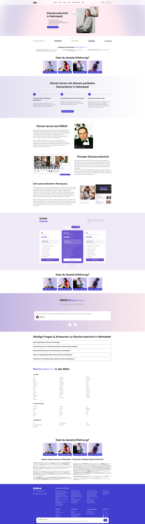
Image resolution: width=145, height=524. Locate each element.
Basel (34, 390)
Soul (34, 410)
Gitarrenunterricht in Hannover (92, 492)
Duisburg (35, 386)
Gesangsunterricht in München (61, 493)
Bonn (34, 388)
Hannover (88, 397)
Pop (34, 412)
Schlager (61, 406)
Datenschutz (57, 516)
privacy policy (86, 521)
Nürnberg (35, 392)
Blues (61, 412)
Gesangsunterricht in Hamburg (61, 492)
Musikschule (57, 511)
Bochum (61, 386)
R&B (34, 415)
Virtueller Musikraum (59, 512)
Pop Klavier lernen (74, 502)
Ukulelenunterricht (106, 493)
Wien (34, 379)
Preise (69, 2)
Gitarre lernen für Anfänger (92, 495)
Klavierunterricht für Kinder (76, 499)
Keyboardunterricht (106, 492)
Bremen (34, 393)
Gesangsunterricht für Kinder (60, 501)
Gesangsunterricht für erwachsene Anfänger (61, 497)
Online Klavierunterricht (75, 494)
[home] (36, 2)
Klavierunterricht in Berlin (75, 492)
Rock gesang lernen (59, 505)
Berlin (34, 397)
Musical (61, 408)
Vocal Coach (105, 494)
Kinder (87, 423)
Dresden (87, 390)
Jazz (61, 415)
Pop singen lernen (58, 502)
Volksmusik (88, 408)
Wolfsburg (88, 377)
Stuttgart (61, 392)
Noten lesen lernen (90, 512)
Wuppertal (62, 377)
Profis (34, 423)
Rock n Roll (35, 406)
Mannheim (35, 383)
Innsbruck (35, 384)
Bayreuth (61, 390)
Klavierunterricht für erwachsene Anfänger (77, 497)
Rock (87, 412)
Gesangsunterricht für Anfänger (61, 495)
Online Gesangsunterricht (60, 494)
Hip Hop (87, 410)
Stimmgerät (73, 511)
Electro (87, 406)
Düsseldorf (35, 395)
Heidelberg (62, 383)
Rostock (34, 381)
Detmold (88, 386)
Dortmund (88, 392)
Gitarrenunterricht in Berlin (91, 493)
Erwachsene (35, 426)
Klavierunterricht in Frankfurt (76, 493)
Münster (87, 381)
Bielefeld (61, 388)
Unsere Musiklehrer (76, 2)
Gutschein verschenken (75, 515)
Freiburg (34, 399)
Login (108, 2)
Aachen (87, 388)
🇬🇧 (103, 2)
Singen (55, 2)
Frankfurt (61, 393)
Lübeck (61, 381)
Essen (87, 384)
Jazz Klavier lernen (74, 501)
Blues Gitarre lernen (90, 501)
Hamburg (88, 395)
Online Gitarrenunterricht (91, 494)
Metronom (73, 512)
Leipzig (87, 393)
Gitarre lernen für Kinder (91, 499)
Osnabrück (88, 379)
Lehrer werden (58, 515)
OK (105, 520)
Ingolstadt (62, 384)
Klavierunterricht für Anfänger (76, 495)
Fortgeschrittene (63, 423)
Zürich (34, 377)
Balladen (35, 408)
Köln (60, 395)
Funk (60, 410)
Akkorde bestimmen (90, 511)
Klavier (59, 2)
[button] (83, 2)
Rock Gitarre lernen (90, 500)
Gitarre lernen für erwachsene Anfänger (92, 497)
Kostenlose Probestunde (53, 27)
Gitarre (64, 2)
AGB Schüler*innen (74, 516)
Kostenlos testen (50, 259)
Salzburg (61, 379)
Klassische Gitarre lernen (91, 502)
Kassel (87, 383)
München (61, 397)
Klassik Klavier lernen (75, 500)
